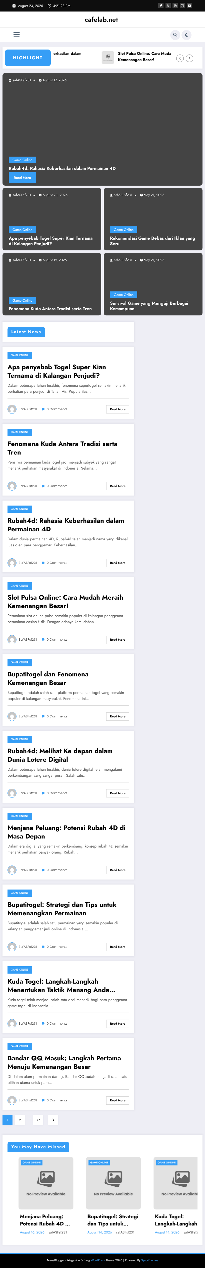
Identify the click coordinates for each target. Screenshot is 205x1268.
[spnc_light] (187, 35)
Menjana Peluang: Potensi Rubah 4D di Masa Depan (67, 831)
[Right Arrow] (189, 58)
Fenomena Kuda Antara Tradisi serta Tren (50, 309)
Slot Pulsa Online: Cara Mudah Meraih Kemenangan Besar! (140, 57)
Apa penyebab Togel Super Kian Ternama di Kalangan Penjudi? (50, 241)
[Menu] (16, 35)
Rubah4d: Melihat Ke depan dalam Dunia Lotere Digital (60, 755)
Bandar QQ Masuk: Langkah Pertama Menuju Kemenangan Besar (64, 1062)
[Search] (175, 35)
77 (38, 1119)
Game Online (22, 229)
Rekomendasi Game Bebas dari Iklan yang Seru (152, 241)
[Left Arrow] (180, 58)
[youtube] (189, 5)
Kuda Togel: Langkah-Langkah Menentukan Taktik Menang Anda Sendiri (58, 985)
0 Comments (57, 409)
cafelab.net (101, 19)
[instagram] (182, 5)
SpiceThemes (149, 1260)
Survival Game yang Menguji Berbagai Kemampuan (149, 306)
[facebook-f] (161, 5)
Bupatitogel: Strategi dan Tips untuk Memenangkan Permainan (62, 908)
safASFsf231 (21, 194)
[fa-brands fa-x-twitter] (168, 5)
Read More (89, 177)
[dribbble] (175, 5)
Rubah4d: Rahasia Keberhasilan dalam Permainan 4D (66, 524)
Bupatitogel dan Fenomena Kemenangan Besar (48, 678)
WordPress (98, 1260)
